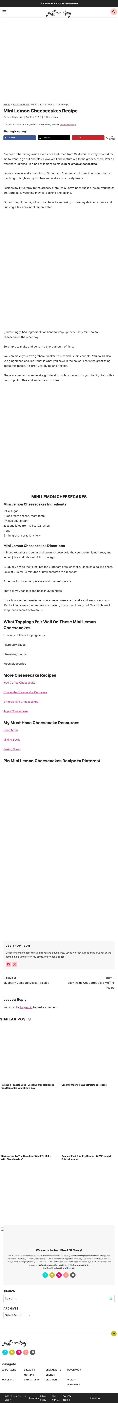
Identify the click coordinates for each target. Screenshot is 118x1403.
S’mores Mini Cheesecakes (20, 701)
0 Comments (51, 117)
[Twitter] (66, 1275)
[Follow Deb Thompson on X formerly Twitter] (14, 964)
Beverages (74, 1370)
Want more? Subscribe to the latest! (59, 3)
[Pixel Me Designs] (106, 1398)
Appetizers (9, 1370)
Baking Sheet (11, 749)
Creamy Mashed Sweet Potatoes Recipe (84, 1084)
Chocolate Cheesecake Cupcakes (25, 692)
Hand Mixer (10, 730)
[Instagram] (52, 1275)
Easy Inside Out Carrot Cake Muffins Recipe (91, 983)
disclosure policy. (68, 124)
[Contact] (73, 1275)
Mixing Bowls (11, 739)
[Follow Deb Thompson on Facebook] (8, 964)
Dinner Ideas (32, 1379)
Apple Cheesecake (15, 711)
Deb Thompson (15, 117)
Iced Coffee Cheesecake (19, 682)
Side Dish (51, 1379)
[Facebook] (45, 1275)
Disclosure (33, 1398)
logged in (26, 1007)
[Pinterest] (59, 1275)
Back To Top (114, 1333)
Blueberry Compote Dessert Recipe (26, 980)
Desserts (8, 1379)
